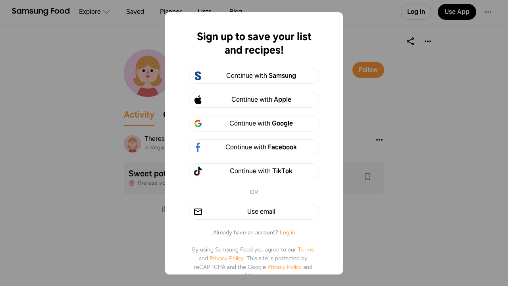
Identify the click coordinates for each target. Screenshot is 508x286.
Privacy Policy (227, 258)
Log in (287, 232)
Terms (306, 249)
